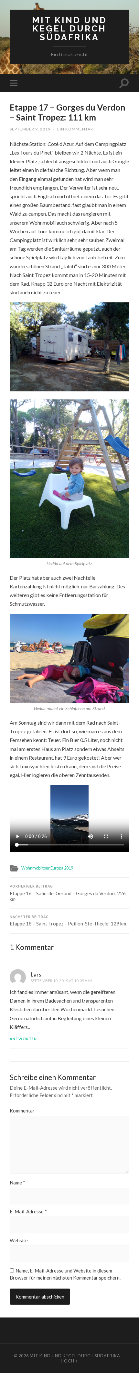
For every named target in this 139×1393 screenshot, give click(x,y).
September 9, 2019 (30, 129)
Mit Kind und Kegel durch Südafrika (69, 28)
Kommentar (22, 1110)
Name (17, 1182)
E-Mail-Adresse (28, 1211)
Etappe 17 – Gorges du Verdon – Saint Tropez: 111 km (67, 112)
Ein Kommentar (75, 129)
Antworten (23, 1039)
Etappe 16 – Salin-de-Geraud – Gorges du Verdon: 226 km (68, 893)
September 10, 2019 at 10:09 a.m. (62, 980)
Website (19, 1240)
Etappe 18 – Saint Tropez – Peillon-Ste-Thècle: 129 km (68, 921)
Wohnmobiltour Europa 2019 (47, 868)
